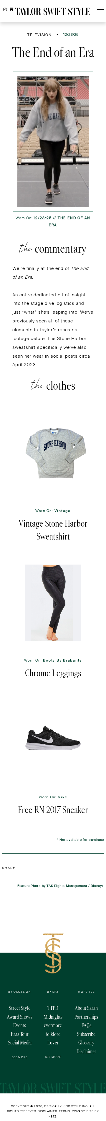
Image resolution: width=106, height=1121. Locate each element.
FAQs (86, 1025)
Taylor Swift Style (52, 11)
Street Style (19, 1008)
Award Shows (19, 1016)
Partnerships (86, 1016)
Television (39, 35)
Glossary (86, 1042)
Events (19, 1025)
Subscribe (86, 1034)
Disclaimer (86, 1051)
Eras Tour (20, 1034)
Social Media (20, 1042)
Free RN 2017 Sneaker (53, 809)
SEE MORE (20, 1057)
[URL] (11, 9)
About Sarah (86, 1008)
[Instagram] (5, 9)
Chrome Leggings (53, 673)
